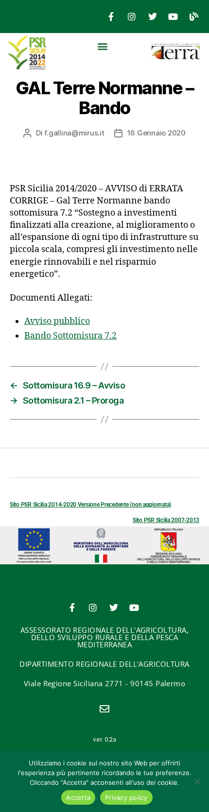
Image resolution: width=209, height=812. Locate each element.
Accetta (78, 797)
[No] (197, 781)
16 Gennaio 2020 (156, 132)
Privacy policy (126, 797)
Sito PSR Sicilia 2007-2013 (166, 520)
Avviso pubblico (57, 321)
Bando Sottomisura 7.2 (70, 335)
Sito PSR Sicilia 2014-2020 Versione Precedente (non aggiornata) (90, 504)
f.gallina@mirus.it (74, 132)
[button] (102, 46)
